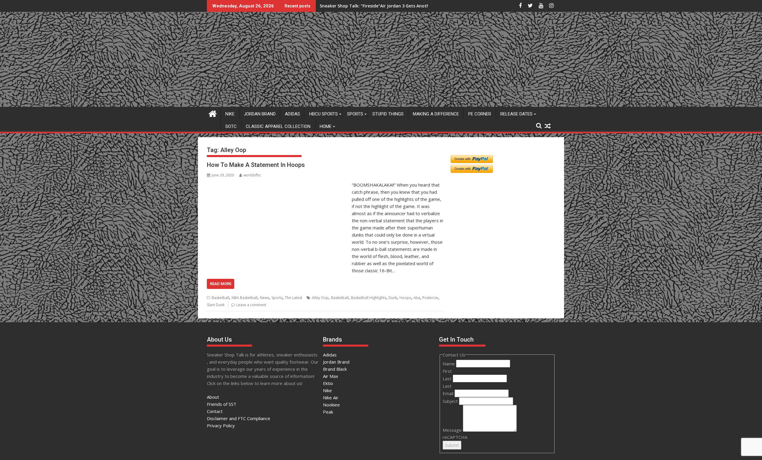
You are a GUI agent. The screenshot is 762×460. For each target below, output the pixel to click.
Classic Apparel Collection (278, 126)
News (264, 297)
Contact (215, 411)
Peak (328, 412)
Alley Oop (320, 297)
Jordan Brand (260, 114)
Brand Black (335, 369)
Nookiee (331, 405)
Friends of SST (221, 404)
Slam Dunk (215, 304)
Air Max (330, 376)
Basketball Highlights (368, 297)
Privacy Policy (221, 425)
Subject (451, 401)
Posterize (430, 297)
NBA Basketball (244, 297)
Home (326, 126)
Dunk (392, 297)
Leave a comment (251, 304)
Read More (220, 283)
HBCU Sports (323, 114)
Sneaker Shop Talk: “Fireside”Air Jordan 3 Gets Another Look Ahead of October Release (410, 6)
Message (453, 430)
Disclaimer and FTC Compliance (238, 418)
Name (449, 364)
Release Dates (516, 114)
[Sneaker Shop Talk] (213, 113)
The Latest (293, 297)
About (213, 397)
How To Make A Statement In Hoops (256, 164)
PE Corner (479, 114)
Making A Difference (436, 114)
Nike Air (330, 397)
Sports (355, 114)
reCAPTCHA (455, 437)
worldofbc (252, 175)
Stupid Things (388, 114)
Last (448, 378)
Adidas (292, 114)
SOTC (231, 126)
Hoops (405, 297)
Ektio (328, 383)
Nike (230, 114)
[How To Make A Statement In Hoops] (278, 185)
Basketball (220, 297)
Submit (452, 445)
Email (449, 393)
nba (416, 297)
